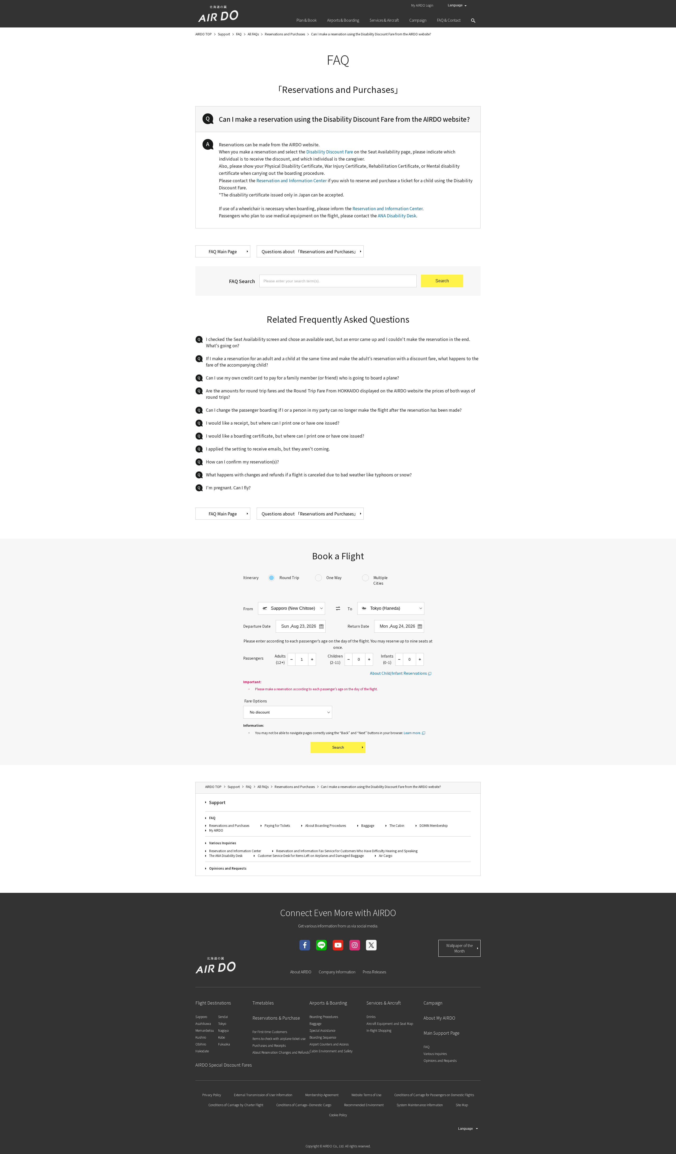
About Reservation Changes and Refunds (280, 1052)
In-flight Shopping (379, 1030)
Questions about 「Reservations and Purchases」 (310, 251)
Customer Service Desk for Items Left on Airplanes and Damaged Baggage (311, 855)
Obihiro (200, 1044)
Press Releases (374, 971)
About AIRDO (300, 971)
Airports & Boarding (328, 1003)
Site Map (462, 1105)
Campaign (433, 1003)
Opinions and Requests (227, 868)
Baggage (367, 825)
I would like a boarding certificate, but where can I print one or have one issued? (285, 436)
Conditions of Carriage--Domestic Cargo (303, 1105)
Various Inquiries (222, 843)
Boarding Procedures (323, 1016)
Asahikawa (203, 1023)
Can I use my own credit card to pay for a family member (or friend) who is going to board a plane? (302, 377)
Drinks (371, 1016)
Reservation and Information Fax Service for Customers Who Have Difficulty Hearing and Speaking (346, 850)
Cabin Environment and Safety (331, 1051)
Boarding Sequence (322, 1037)
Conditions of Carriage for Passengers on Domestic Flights (434, 1094)
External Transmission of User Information (263, 1094)
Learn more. (412, 732)
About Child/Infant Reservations (398, 673)
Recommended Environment (364, 1105)
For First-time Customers (269, 1031)
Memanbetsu (204, 1030)
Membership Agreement (322, 1094)
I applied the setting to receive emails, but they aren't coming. (268, 448)
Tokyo (222, 1023)
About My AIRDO (439, 1018)
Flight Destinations (213, 1003)
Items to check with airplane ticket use (279, 1038)
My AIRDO (216, 830)
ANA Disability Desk (397, 215)
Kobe (221, 1037)
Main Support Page (441, 1033)
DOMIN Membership (434, 825)
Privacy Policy (211, 1094)
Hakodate (202, 1051)
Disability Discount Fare (329, 151)
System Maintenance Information (420, 1105)
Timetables (263, 1003)
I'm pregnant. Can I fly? (228, 487)
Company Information (337, 971)
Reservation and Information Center (291, 180)
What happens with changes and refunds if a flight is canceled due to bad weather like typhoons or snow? (309, 474)
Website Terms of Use (366, 1094)
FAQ (212, 817)
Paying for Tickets (277, 825)
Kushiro (200, 1037)
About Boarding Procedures (325, 825)
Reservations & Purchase (276, 1018)
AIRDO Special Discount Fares (223, 1065)
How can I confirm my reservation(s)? (242, 461)
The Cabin (396, 825)
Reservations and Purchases (229, 825)
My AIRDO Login (422, 5)
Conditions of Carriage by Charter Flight (235, 1105)
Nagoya (223, 1030)
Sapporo (201, 1016)
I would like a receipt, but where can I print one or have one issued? (272, 423)
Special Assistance (322, 1030)
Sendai (223, 1016)
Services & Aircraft (384, 1003)
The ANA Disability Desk (225, 855)
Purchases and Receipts (269, 1045)
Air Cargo (385, 855)
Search (338, 747)
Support (217, 802)
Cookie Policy (338, 1115)
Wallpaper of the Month (459, 948)
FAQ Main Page (223, 251)
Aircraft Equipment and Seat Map (390, 1023)
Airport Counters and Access (329, 1044)
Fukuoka (224, 1044)
